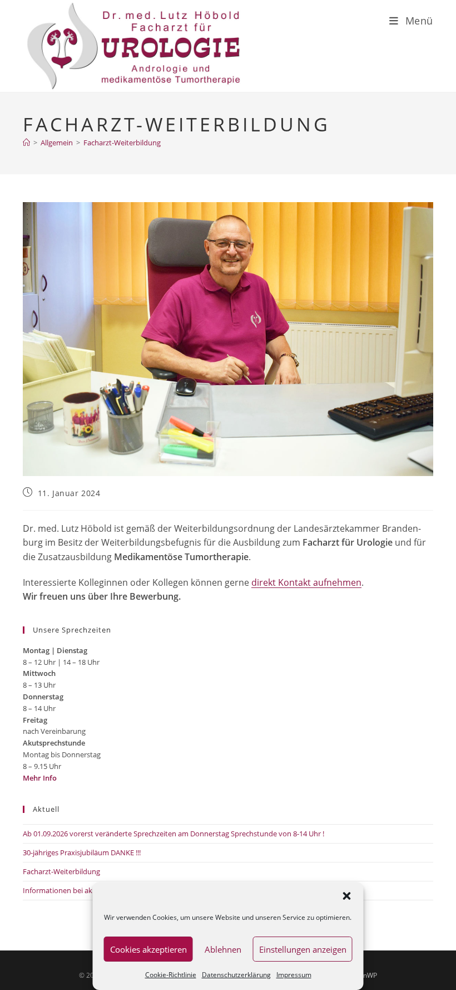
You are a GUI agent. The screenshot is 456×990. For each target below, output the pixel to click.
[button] (347, 895)
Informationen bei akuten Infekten (80, 890)
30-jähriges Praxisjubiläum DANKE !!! (82, 852)
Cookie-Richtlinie (170, 974)
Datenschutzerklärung (236, 974)
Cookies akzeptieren (148, 949)
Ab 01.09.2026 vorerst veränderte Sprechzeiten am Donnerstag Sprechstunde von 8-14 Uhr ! (173, 834)
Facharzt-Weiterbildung (122, 143)
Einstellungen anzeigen (302, 949)
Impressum (293, 974)
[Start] (26, 143)
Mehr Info (40, 778)
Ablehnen (223, 949)
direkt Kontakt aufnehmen (306, 582)
